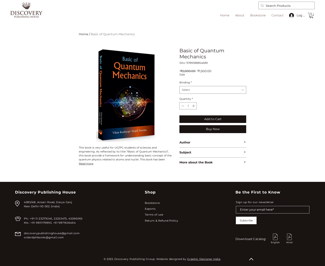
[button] (311, 15)
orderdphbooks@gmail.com (44, 237)
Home (83, 34)
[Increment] (193, 106)
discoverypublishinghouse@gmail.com (52, 233)
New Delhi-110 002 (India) (42, 206)
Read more (86, 163)
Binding (185, 82)
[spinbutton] (188, 106)
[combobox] (212, 90)
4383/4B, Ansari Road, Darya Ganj (48, 202)
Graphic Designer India (203, 259)
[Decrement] (182, 106)
